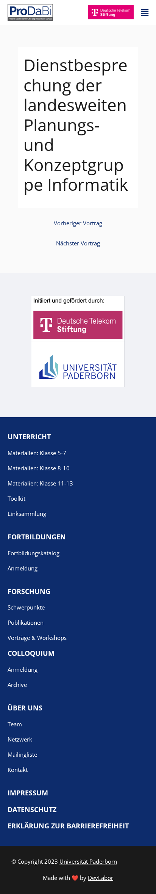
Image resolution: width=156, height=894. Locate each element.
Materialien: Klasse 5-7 (37, 453)
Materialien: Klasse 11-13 (40, 483)
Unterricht (29, 436)
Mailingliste (22, 754)
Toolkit (16, 498)
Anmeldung (22, 568)
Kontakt (18, 769)
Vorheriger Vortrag (78, 223)
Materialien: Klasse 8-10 (39, 468)
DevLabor (100, 877)
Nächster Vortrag (78, 243)
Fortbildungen (37, 536)
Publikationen (26, 622)
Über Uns (25, 707)
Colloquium (31, 653)
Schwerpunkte (26, 607)
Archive (17, 684)
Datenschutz (32, 809)
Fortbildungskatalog (33, 553)
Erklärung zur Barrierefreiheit (68, 825)
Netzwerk (20, 739)
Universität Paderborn (88, 861)
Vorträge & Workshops (37, 637)
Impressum (28, 792)
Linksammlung (27, 513)
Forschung (29, 591)
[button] (144, 12)
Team (15, 724)
